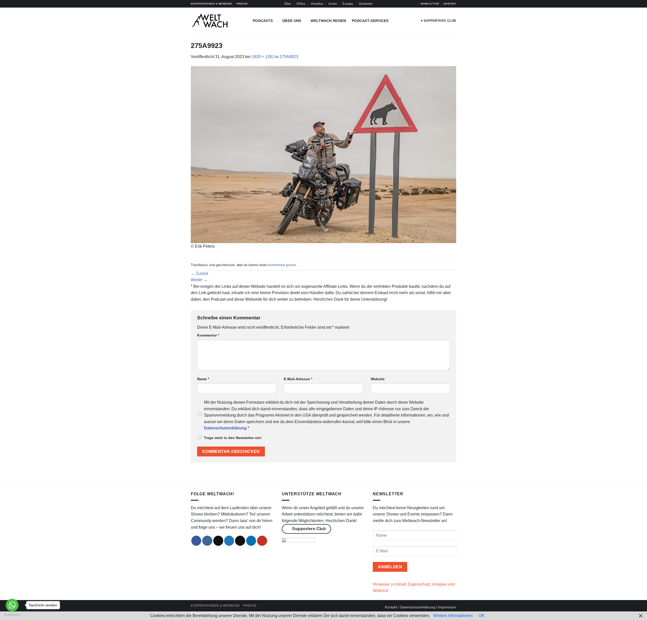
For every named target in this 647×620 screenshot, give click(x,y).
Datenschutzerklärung (417, 607)
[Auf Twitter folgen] (404, 4)
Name (203, 379)
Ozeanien (366, 4)
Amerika (317, 4)
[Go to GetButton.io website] (12, 614)
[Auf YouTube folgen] (413, 4)
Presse (250, 605)
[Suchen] (276, 3)
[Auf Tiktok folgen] (399, 4)
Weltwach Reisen (328, 21)
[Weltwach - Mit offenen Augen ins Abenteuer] (218, 21)
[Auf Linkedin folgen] (408, 4)
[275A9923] (323, 154)
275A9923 (289, 57)
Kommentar (208, 335)
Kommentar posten (282, 265)
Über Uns (291, 21)
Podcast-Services (370, 21)
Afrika (300, 4)
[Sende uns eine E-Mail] (240, 541)
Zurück (199, 273)
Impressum (447, 607)
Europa (347, 4)
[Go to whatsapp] (12, 605)
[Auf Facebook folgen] (389, 4)
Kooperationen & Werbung (215, 605)
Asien (333, 4)
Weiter (199, 280)
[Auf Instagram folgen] (394, 4)
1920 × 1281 (263, 57)
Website (378, 379)
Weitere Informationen (453, 615)
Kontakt (391, 607)
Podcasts (263, 21)
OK (481, 615)
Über (287, 4)
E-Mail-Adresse (298, 379)
